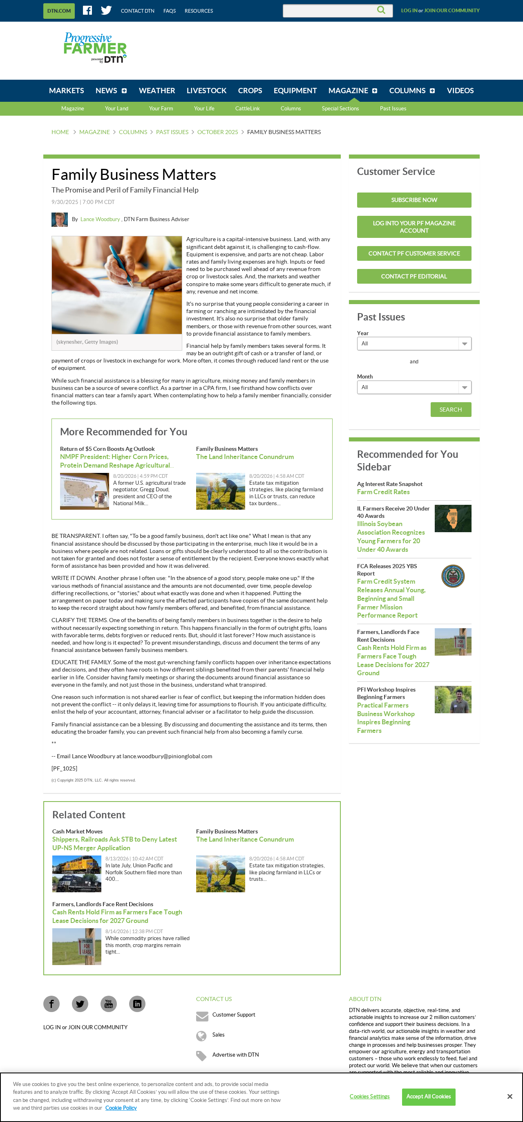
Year (363, 333)
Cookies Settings (370, 1097)
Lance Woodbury (100, 219)
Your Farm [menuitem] (161, 109)
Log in (409, 10)
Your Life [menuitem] (204, 109)
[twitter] (80, 1004)
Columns (133, 132)
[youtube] (109, 1004)
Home (60, 132)
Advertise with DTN (235, 1055)
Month (365, 377)
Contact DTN (137, 11)
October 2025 (217, 132)
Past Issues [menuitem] (393, 109)
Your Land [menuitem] (116, 109)
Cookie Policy (121, 1108)
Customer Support (233, 1015)
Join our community (452, 10)
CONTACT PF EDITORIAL (414, 277)
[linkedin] (137, 1004)
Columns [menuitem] (291, 109)
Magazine (72, 109)
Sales (218, 1035)
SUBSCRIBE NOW (414, 200)
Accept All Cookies (429, 1097)
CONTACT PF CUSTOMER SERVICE (414, 254)
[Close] (510, 1097)
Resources (199, 11)
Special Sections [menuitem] (340, 109)
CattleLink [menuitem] (247, 109)
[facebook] (51, 1004)
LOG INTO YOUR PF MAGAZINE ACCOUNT (414, 227)
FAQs (169, 11)
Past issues (172, 132)
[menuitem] (66, 91)
